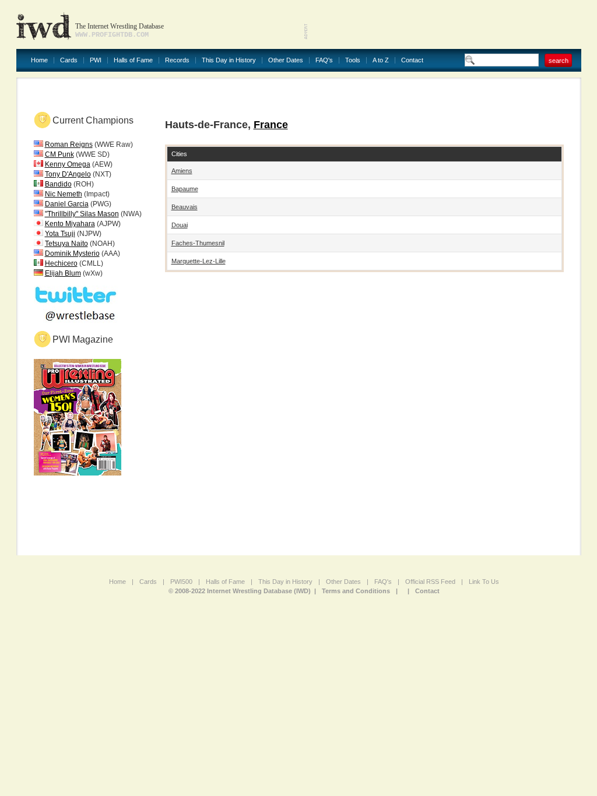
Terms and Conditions (356, 590)
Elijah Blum (63, 273)
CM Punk (59, 154)
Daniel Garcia (67, 204)
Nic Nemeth (63, 194)
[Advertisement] (444, 23)
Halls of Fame (133, 60)
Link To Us (484, 581)
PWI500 (181, 581)
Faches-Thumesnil (197, 242)
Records (177, 60)
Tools (352, 60)
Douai (179, 224)
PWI (95, 60)
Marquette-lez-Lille (198, 261)
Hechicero (61, 263)
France (271, 125)
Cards (69, 60)
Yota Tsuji (60, 234)
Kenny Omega (67, 164)
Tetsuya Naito (66, 243)
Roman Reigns (69, 144)
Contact (412, 60)
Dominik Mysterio (72, 253)
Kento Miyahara (70, 224)
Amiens (181, 170)
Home (39, 60)
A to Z (381, 60)
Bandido (58, 184)
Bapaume (184, 188)
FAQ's (324, 60)
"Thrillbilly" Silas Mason (82, 214)
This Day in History (229, 60)
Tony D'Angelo (68, 174)
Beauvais (184, 206)
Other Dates (285, 60)
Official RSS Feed (430, 581)
